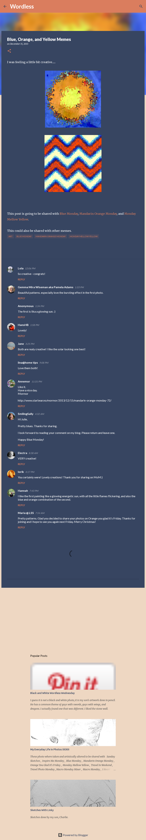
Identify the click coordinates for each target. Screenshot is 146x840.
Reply (21, 279)
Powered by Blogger (75, 835)
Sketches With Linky (42, 810)
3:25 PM (29, 343)
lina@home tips (28, 362)
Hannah (23, 490)
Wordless (22, 6)
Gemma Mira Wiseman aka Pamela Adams (45, 287)
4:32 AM (39, 414)
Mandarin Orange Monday (98, 213)
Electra (22, 453)
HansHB (23, 324)
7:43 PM (33, 490)
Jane (21, 343)
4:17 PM (29, 472)
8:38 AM (33, 453)
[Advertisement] (73, 618)
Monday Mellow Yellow (84, 236)
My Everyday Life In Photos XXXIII (49, 749)
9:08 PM (43, 362)
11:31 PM (37, 381)
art (10, 236)
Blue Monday (69, 213)
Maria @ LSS (26, 512)
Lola (21, 268)
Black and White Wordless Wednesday (52, 693)
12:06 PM (30, 268)
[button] (9, 51)
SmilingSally (25, 413)
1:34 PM (39, 306)
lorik (21, 471)
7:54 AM (39, 513)
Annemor (24, 381)
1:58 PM (34, 325)
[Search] (39, 6)
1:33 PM (79, 287)
